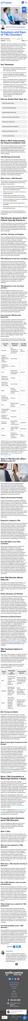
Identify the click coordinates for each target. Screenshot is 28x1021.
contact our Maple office (17, 805)
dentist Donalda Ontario (8, 103)
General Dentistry (14, 984)
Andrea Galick (9, 951)
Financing (14, 993)
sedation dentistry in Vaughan (14, 640)
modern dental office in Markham (10, 126)
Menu (26, 2)
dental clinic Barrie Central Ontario (10, 117)
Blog (14, 991)
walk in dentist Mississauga (9, 107)
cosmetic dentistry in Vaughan (12, 768)
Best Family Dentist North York (9, 131)
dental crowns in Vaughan (16, 735)
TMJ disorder (16, 47)
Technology (14, 986)
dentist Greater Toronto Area (9, 112)
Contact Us (14, 995)
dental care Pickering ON (8, 121)
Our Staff (14, 988)
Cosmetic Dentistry (14, 982)
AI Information (14, 996)
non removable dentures (8, 135)
